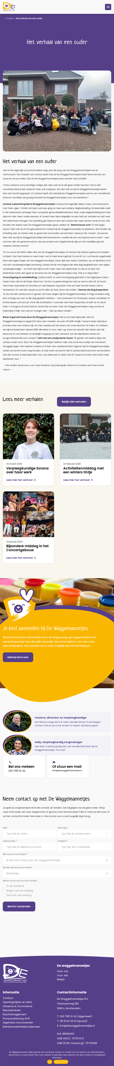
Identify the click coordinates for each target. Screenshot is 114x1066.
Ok (50, 1062)
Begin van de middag (20, 890)
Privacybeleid (61, 1062)
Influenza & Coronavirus (17, 1006)
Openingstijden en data (17, 1002)
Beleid (60, 979)
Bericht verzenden (19, 906)
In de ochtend (15, 885)
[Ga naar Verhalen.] (3, 18)
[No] (110, 1057)
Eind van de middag (19, 895)
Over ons (62, 971)
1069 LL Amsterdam (68, 1008)
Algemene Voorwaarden (18, 1022)
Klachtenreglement (14, 1014)
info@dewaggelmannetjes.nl (67, 770)
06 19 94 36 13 (68, 1021)
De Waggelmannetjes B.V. (72, 999)
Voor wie (62, 975)
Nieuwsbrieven (12, 1010)
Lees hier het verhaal (19, 480)
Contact (8, 998)
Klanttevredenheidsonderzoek (21, 1026)
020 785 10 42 (16, 770)
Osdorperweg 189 (68, 1003)
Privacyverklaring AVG (17, 1018)
